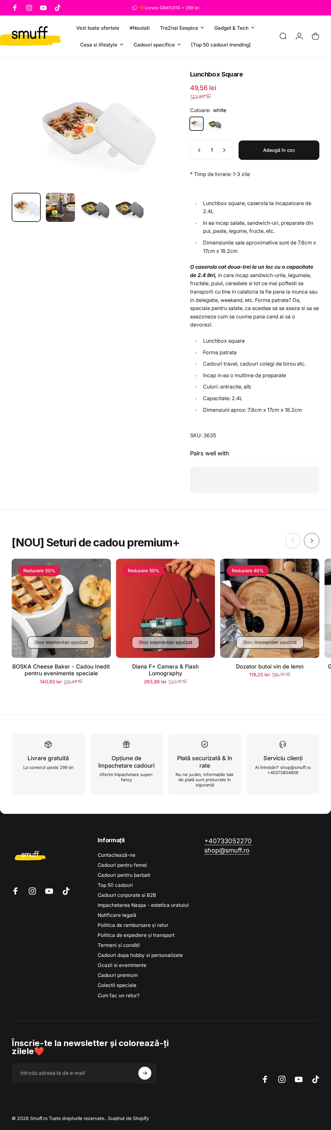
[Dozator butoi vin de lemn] (269, 608)
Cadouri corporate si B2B (127, 895)
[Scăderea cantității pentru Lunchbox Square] (197, 150)
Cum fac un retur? (119, 995)
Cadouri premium (118, 975)
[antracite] (214, 123)
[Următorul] (161, 129)
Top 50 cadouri (115, 885)
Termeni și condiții (119, 945)
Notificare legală (117, 915)
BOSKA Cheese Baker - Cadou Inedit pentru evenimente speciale (61, 670)
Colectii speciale (117, 985)
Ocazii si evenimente (122, 965)
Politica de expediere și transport (136, 935)
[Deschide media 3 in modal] (94, 129)
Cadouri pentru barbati (124, 875)
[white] (196, 123)
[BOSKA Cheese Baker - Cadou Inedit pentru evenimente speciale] (61, 608)
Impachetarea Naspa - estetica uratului (143, 905)
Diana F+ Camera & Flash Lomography (165, 670)
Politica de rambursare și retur (133, 925)
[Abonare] (144, 1073)
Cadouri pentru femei (122, 865)
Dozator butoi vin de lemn (270, 666)
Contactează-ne (116, 855)
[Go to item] (26, 207)
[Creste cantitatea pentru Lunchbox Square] (225, 150)
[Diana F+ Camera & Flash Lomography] (165, 608)
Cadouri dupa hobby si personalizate (140, 955)
